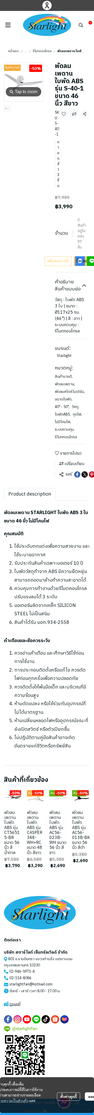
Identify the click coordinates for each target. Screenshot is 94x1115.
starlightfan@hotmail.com (30, 984)
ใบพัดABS (63, 414)
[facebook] (8, 1019)
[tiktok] (46, 1019)
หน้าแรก (13, 51)
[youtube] (27, 1019)
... (26, 51)
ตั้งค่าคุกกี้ (68, 1096)
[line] (36, 1019)
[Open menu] (8, 25)
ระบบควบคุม (64, 429)
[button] (81, 25)
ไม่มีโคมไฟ (63, 422)
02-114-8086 (20, 978)
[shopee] (55, 1019)
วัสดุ (75, 407)
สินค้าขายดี (64, 376)
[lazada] (64, 1019)
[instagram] (17, 1019)
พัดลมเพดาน (65, 384)
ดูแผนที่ (15, 1004)
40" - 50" (62, 407)
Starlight (64, 356)
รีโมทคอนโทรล (42, 51)
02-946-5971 (20, 971)
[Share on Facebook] (77, 474)
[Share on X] (84, 474)
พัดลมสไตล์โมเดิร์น (70, 391)
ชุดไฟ (77, 414)
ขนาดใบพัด (63, 399)
